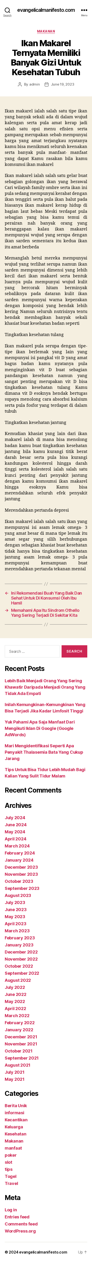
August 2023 (18, 895)
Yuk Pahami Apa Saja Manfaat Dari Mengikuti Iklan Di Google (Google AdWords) (40, 728)
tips (9, 1169)
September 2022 (22, 973)
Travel (11, 1183)
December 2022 (21, 952)
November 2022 (21, 959)
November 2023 (21, 874)
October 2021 (19, 1050)
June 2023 (16, 909)
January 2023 (19, 944)
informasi (14, 1112)
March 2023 (17, 930)
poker (11, 1155)
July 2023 (15, 902)
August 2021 (17, 1065)
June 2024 (16, 824)
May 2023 (15, 916)
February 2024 (20, 853)
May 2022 (15, 1001)
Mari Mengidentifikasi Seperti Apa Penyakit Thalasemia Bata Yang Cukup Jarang (44, 752)
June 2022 (15, 994)
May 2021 (15, 1079)
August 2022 (18, 980)
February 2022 (20, 1022)
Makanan (46, 31)
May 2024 (15, 831)
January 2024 (19, 860)
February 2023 (20, 937)
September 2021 (22, 1058)
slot (8, 1162)
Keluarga (14, 1126)
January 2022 (19, 1029)
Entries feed (17, 1216)
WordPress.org (20, 1231)
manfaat (13, 1148)
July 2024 (15, 817)
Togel (11, 1176)
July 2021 (15, 1072)
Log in (11, 1209)
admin (34, 84)
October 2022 (19, 966)
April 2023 (15, 923)
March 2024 (17, 845)
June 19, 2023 (62, 84)
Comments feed (21, 1223)
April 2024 (15, 838)
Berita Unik (16, 1105)
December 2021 (21, 1036)
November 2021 (21, 1043)
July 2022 (15, 987)
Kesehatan (15, 1133)
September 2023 (22, 888)
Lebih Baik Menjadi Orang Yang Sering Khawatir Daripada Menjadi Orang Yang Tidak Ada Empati (45, 687)
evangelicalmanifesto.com (46, 10)
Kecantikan (16, 1119)
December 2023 (21, 867)
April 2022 (15, 1008)
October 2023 (19, 881)
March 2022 (17, 1015)
